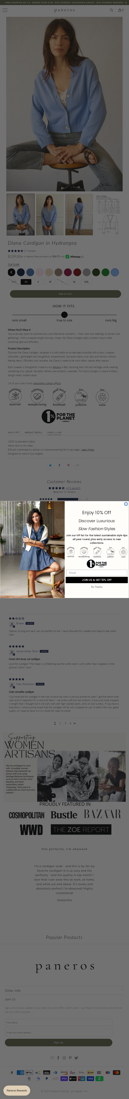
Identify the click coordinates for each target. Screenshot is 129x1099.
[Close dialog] (126, 504)
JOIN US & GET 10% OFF (97, 580)
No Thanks (96, 587)
